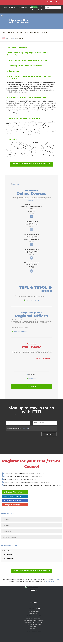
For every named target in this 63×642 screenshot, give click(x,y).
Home (4, 32)
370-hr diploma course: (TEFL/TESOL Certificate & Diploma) (31, 224)
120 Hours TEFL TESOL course (34, 631)
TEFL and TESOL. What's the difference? (33, 620)
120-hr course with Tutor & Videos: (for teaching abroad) (31, 265)
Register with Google (13, 505)
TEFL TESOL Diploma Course (34, 624)
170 (31, 258)
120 (31, 271)
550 (31, 216)
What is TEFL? (33, 626)
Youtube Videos (34, 608)
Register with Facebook (13, 500)
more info (31, 200)
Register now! (31, 386)
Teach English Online (34, 611)
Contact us (44, 32)
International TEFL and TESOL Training (19, 21)
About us (33, 590)
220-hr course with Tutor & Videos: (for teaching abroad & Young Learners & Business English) (31, 238)
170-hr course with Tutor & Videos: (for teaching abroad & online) (31, 252)
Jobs (26, 32)
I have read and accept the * (19, 428)
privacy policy (25, 428)
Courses (19, 32)
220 (31, 244)
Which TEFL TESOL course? (33, 628)
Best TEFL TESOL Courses (34, 613)
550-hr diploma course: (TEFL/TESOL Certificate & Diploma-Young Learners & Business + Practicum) (31, 209)
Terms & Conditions (50, 581)
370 (31, 229)
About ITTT (11, 32)
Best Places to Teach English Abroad (33, 622)
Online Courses (53, 1)
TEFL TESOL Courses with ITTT (34, 616)
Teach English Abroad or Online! (33, 618)
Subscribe (49, 434)
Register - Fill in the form (14, 492)
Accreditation (34, 32)
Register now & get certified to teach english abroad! (31, 164)
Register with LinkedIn (13, 496)
